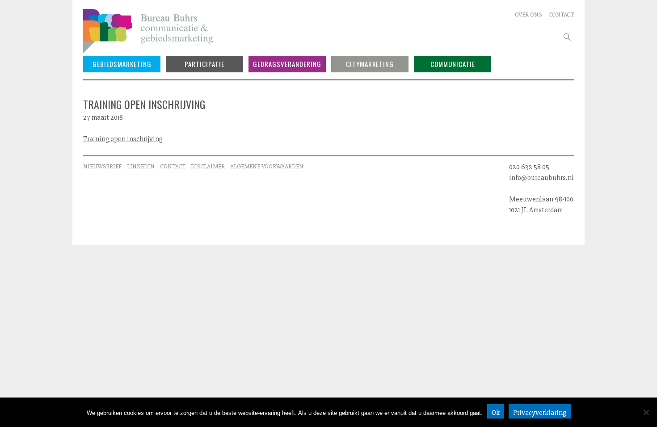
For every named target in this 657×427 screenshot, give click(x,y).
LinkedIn (141, 166)
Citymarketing (370, 64)
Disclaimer (208, 166)
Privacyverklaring (539, 412)
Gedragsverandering (287, 64)
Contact (561, 14)
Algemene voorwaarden (266, 166)
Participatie (204, 64)
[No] (645, 412)
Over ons (528, 14)
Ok (496, 412)
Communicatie (452, 64)
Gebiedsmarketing (122, 64)
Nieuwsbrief (102, 166)
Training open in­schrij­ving (123, 138)
